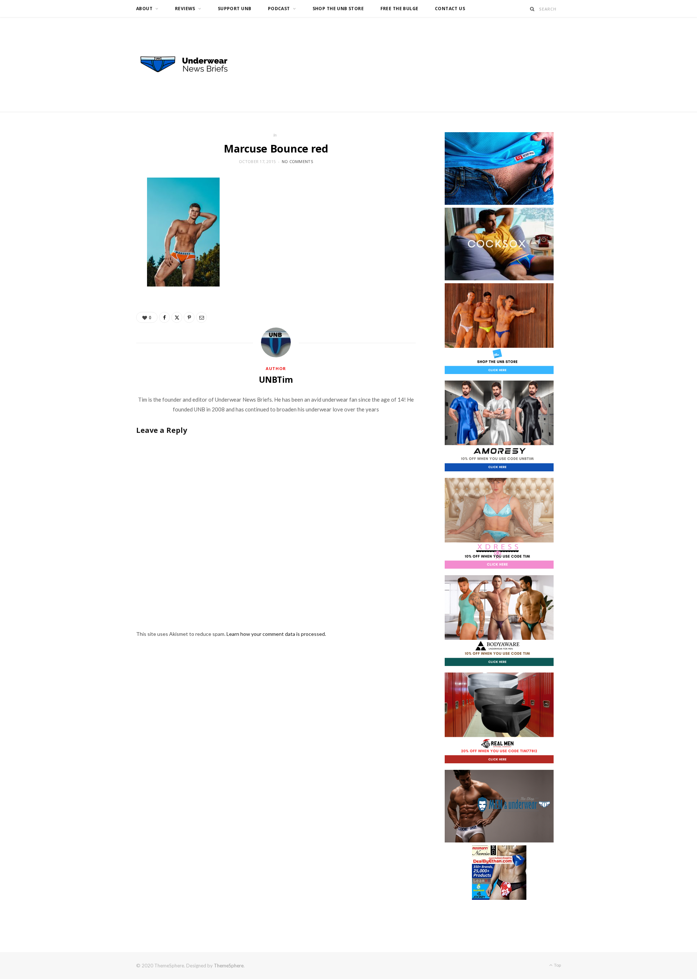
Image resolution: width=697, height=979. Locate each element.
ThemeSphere (229, 965)
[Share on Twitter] (176, 317)
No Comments (297, 161)
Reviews (185, 8)
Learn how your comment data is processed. (276, 634)
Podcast (279, 8)
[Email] (201, 317)
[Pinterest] (189, 317)
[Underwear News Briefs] (190, 64)
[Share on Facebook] (164, 317)
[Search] (532, 9)
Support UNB (235, 8)
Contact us (450, 8)
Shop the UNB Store (338, 8)
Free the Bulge (399, 8)
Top (557, 965)
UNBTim (276, 379)
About (144, 8)
